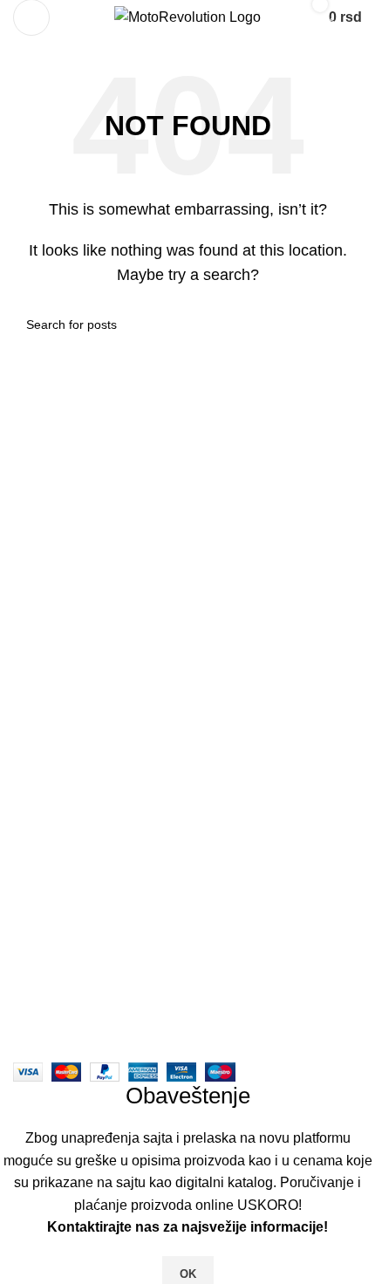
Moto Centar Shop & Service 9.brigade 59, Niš (171, 894)
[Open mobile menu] (31, 17)
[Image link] (187, 762)
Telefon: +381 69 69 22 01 (109, 926)
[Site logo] (187, 16)
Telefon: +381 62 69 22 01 (109, 992)
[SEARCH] (342, 324)
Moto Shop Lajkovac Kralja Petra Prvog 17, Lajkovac (191, 960)
